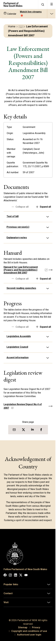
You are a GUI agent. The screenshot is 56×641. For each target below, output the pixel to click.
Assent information (18, 369)
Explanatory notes (17, 245)
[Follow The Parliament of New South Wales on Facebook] (5, 590)
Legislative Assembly (19, 348)
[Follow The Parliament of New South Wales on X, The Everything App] (20, 590)
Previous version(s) (18, 235)
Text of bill (13, 224)
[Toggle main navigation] (51, 4)
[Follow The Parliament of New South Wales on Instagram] (10, 590)
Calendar (11, 13)
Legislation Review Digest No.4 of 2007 (23, 418)
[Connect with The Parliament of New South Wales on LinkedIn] (15, 590)
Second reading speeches (21, 296)
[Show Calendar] (51, 13)
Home (11, 26)
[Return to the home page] (19, 4)
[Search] (42, 4)
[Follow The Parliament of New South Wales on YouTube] (25, 590)
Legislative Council (17, 358)
